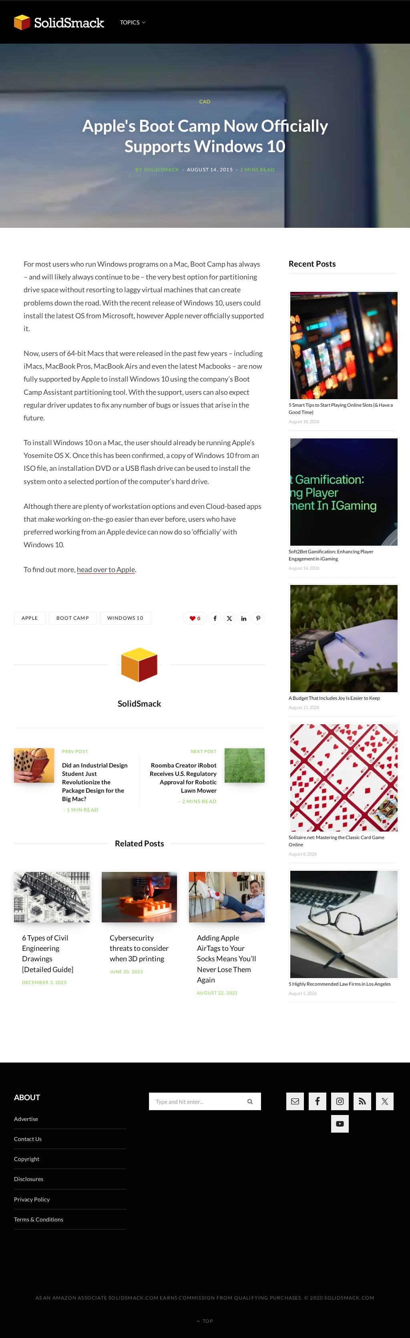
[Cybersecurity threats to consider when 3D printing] (139, 897)
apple (30, 618)
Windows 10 (125, 618)
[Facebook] (215, 618)
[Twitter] (229, 618)
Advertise (26, 1118)
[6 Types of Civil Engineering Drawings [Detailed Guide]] (52, 897)
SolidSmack (161, 170)
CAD (205, 101)
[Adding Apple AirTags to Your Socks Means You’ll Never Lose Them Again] (227, 897)
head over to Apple (106, 569)
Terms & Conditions (38, 1219)
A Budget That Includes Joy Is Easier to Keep (334, 698)
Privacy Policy (32, 1199)
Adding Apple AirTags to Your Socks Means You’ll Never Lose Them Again (226, 958)
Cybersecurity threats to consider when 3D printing (139, 948)
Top (207, 1321)
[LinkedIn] (243, 618)
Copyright (26, 1158)
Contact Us (28, 1138)
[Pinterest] (258, 618)
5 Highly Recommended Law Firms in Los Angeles (340, 984)
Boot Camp (72, 618)
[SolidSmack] (59, 22)
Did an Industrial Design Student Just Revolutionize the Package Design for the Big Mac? (95, 781)
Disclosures (28, 1178)
